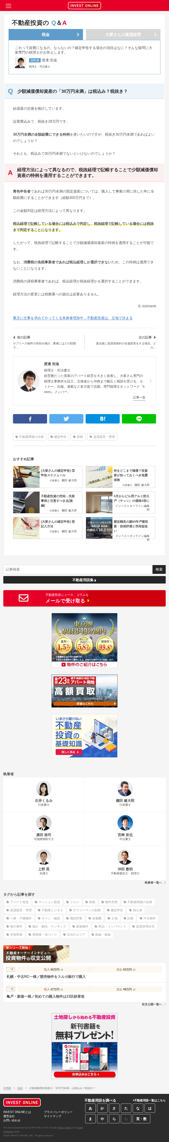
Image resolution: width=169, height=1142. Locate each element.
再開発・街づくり (44, 934)
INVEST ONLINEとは (17, 1112)
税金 (46, 34)
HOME (7, 1088)
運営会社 (9, 1116)
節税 (80, 436)
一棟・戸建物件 (21, 918)
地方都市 (16, 926)
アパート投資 (19, 902)
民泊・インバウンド (112, 926)
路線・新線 (103, 934)
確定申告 (60, 436)
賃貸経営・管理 (104, 436)
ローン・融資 (51, 918)
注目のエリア (76, 934)
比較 (130, 918)
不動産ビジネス (52, 910)
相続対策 (76, 918)
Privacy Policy (65, 1127)
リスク (74, 902)
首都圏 (96, 918)
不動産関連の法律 (31, 436)
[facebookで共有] (30, 419)
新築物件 (82, 926)
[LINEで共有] (139, 419)
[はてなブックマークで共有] (103, 419)
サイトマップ (52, 1116)
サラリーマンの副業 (87, 910)
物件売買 (111, 902)
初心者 (137, 910)
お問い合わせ (11, 1120)
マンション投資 (49, 902)
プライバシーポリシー (58, 1112)
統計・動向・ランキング (49, 926)
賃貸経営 (123, 34)
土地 (114, 918)
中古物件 (149, 918)
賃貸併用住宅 (145, 926)
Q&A (20, 1088)
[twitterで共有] (66, 419)
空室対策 (16, 934)
